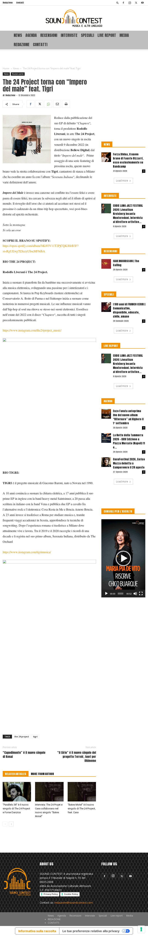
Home (6, 68)
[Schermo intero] (141, 593)
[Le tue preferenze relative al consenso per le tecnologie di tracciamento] (141, 929)
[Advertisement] (74, 58)
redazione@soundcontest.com (74, 902)
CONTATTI (40, 44)
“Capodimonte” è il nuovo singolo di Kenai (24, 754)
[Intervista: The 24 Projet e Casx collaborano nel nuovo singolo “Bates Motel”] (49, 791)
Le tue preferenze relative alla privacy (90, 931)
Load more (122, 180)
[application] (123, 558)
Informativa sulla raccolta (37, 931)
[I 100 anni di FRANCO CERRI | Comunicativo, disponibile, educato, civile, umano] (106, 307)
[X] (136, 2)
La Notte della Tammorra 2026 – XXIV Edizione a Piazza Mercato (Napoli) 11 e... (129, 441)
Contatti (20, 2)
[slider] (120, 594)
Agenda (31, 35)
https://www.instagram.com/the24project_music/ (32, 330)
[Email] (57, 104)
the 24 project (21, 736)
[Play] (106, 593)
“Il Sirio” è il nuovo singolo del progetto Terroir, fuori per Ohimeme (76, 756)
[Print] (66, 104)
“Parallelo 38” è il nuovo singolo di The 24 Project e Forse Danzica (16, 808)
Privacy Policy (51, 894)
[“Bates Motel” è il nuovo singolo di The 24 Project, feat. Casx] (82, 791)
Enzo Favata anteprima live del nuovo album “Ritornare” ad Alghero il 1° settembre (128, 417)
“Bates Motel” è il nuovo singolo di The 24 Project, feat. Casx (82, 808)
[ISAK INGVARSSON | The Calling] (106, 264)
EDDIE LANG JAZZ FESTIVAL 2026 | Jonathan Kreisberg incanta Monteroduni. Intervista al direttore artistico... (128, 214)
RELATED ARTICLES (15, 774)
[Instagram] (130, 2)
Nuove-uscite (18, 74)
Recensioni (48, 35)
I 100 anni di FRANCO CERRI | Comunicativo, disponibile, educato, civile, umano (129, 310)
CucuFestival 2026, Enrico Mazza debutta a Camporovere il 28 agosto (129, 463)
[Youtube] (142, 2)
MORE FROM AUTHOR (42, 774)
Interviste (69, 35)
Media (124, 35)
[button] (117, 2)
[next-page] (11, 824)
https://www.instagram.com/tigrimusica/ (27, 552)
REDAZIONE (21, 44)
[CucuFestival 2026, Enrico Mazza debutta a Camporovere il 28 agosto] (106, 462)
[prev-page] (5, 824)
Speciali (87, 35)
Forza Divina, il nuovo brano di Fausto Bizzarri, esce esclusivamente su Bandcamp (128, 160)
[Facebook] (123, 2)
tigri (35, 736)
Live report (107, 35)
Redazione (8, 2)
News (18, 35)
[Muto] (135, 593)
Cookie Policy (71, 894)
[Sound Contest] (74, 18)
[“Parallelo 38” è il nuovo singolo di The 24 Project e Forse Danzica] (17, 791)
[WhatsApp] (48, 104)
